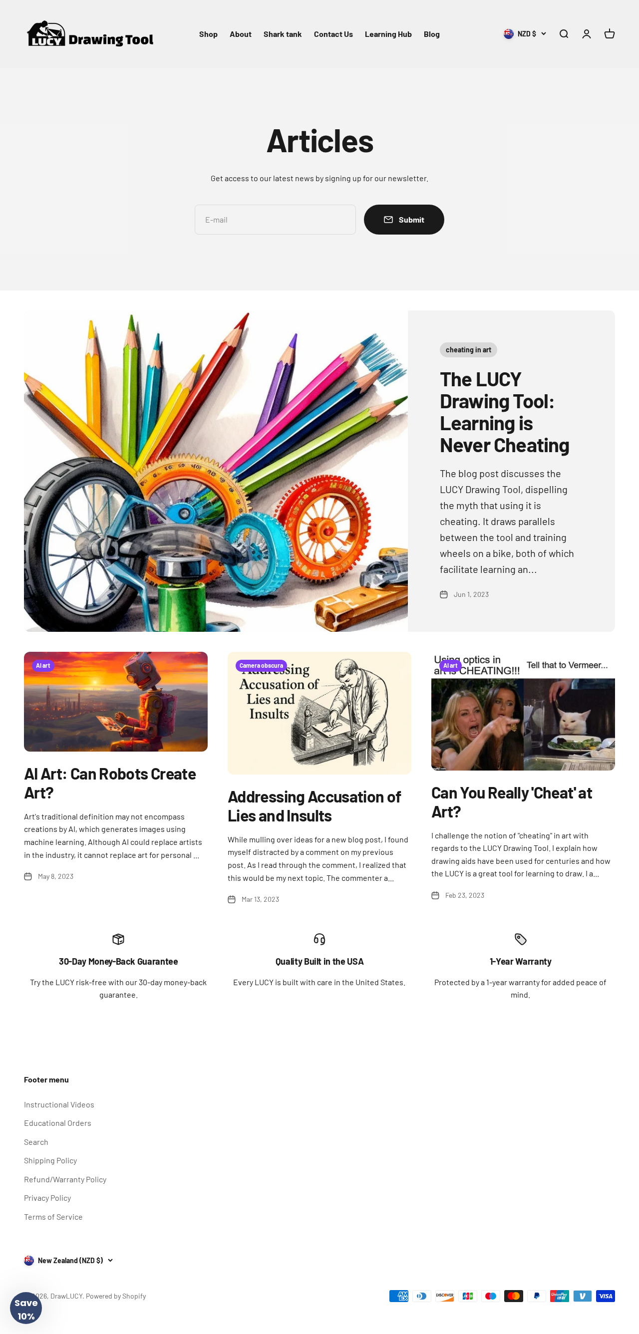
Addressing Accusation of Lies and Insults (314, 805)
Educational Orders (57, 1122)
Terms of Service (53, 1216)
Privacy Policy (47, 1197)
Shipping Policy (50, 1160)
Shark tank (283, 33)
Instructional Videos (59, 1104)
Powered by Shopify (116, 1296)
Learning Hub (388, 33)
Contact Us (333, 33)
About (241, 33)
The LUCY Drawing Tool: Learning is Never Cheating (505, 411)
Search (36, 1141)
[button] (26, 1308)
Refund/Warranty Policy (65, 1179)
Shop (208, 33)
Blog (432, 33)
